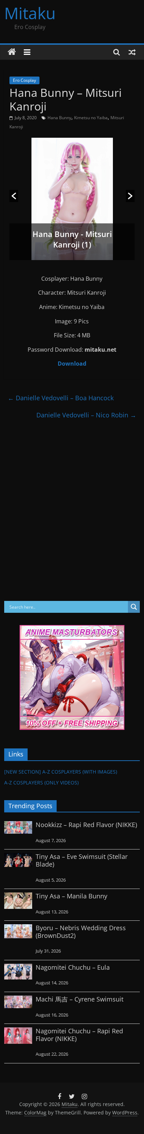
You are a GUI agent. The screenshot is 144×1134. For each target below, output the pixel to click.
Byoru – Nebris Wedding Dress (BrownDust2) (81, 932)
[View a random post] (132, 52)
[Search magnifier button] (134, 607)
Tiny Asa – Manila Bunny (71, 896)
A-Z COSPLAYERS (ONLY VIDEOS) (41, 782)
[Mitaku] (12, 52)
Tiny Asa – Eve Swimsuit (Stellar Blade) (82, 860)
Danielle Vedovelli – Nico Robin (86, 415)
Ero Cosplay (24, 80)
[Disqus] (71, 510)
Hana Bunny (59, 118)
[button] (13, 196)
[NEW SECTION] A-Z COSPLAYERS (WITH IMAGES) (60, 771)
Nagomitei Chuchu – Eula (73, 967)
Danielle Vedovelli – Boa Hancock (61, 398)
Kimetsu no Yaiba (91, 118)
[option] (72, 199)
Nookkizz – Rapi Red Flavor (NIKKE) (86, 824)
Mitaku (30, 13)
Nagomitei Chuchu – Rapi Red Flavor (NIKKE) (79, 1035)
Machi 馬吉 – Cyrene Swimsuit (79, 999)
